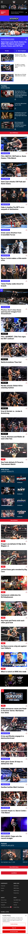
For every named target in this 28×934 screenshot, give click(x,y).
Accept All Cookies (14, 931)
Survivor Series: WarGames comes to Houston (17, 12)
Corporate (3, 885)
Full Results (19, 482)
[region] (14, 924)
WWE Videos (16, 888)
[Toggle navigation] (2, 2)
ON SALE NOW (3, 12)
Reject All (14, 927)
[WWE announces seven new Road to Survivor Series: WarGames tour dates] (14, 696)
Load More (14, 873)
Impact (2, 890)
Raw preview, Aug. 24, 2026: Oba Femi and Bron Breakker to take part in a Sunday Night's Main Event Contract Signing (21, 93)
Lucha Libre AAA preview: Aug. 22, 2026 (21, 104)
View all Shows (14, 520)
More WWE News (14, 132)
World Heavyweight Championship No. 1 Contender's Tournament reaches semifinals (20, 124)
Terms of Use (3, 900)
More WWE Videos (14, 867)
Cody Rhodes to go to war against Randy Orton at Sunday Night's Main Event (21, 114)
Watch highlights (22, 50)
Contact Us (16, 902)
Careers (2, 888)
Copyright (3, 904)
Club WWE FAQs (17, 900)
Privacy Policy (4, 902)
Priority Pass (16, 892)
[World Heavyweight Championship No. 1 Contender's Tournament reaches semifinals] (7, 125)
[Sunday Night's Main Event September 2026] (7, 115)
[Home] (14, 2)
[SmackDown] (14, 297)
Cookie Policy (16, 907)
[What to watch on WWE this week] (14, 659)
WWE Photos (16, 890)
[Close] (25, 915)
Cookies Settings (14, 924)
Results (7, 50)
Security (15, 904)
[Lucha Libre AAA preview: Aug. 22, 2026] (7, 106)
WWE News (16, 885)
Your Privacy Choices (4, 907)
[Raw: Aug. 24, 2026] (7, 93)
